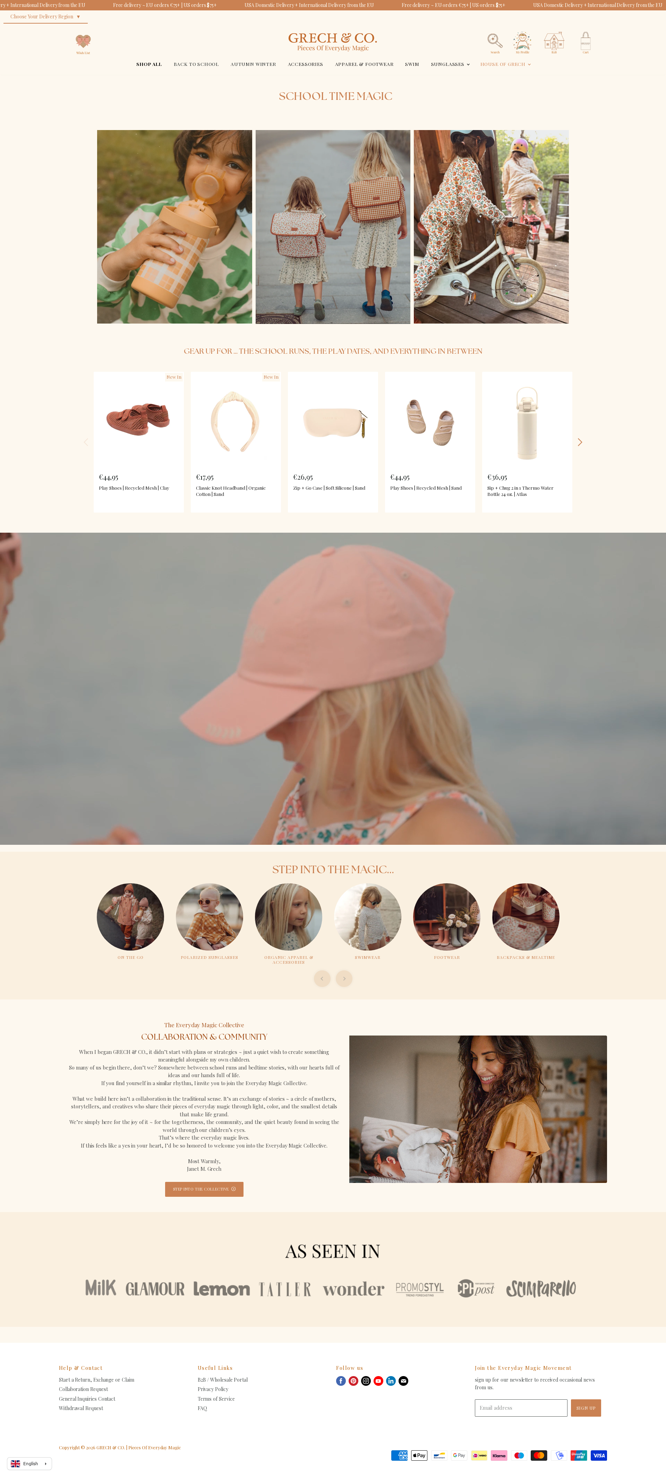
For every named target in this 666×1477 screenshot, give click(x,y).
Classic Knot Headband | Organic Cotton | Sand (231, 490)
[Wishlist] (83, 29)
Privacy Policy (213, 1389)
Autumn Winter (253, 64)
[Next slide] (344, 978)
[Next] (579, 442)
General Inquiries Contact (87, 1399)
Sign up (586, 1408)
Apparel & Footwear (364, 64)
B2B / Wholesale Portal (223, 1379)
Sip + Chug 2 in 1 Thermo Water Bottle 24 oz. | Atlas (520, 490)
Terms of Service (216, 1399)
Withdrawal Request (81, 1408)
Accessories (305, 64)
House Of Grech (503, 64)
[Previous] (86, 442)
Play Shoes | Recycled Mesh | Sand (426, 487)
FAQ (202, 1408)
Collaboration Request (83, 1389)
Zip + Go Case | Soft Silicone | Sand (329, 487)
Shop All (149, 64)
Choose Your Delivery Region (41, 16)
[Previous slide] (322, 978)
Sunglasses (448, 64)
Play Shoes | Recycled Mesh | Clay (134, 487)
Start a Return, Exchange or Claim (96, 1379)
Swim (412, 64)
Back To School (196, 64)
